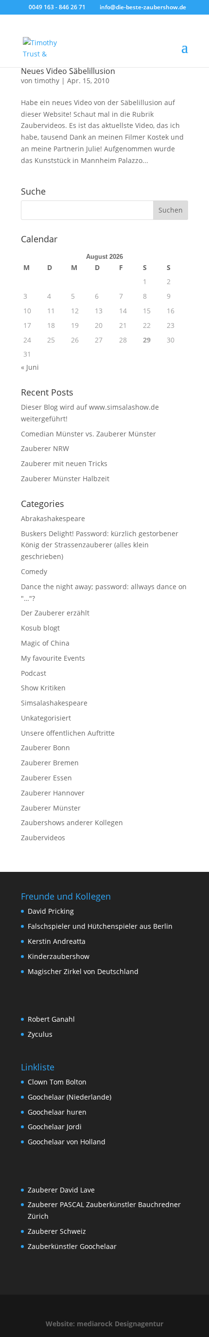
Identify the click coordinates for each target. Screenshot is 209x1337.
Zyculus (40, 1034)
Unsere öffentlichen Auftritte (68, 733)
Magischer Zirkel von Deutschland (83, 971)
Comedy (34, 571)
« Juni (30, 367)
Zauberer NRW (45, 448)
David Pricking (51, 911)
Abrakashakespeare (53, 518)
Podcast (33, 673)
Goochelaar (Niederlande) (69, 1097)
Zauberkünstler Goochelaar (72, 1246)
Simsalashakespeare (54, 702)
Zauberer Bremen (50, 762)
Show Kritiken (43, 687)
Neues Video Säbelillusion (68, 71)
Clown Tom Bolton (57, 1081)
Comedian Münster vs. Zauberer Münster (88, 433)
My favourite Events (53, 658)
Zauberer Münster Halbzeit (65, 478)
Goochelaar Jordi (55, 1126)
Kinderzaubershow (58, 956)
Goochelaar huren (57, 1112)
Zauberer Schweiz (57, 1231)
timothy (47, 80)
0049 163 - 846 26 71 (57, 7)
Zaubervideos (43, 837)
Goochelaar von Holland (66, 1141)
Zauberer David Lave (61, 1189)
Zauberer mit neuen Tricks (64, 463)
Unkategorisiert (46, 718)
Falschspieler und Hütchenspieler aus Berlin (100, 926)
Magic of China (45, 643)
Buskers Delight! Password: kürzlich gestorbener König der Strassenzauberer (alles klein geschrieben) (99, 545)
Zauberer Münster (51, 808)
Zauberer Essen (46, 777)
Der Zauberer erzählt (55, 612)
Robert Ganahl (51, 1019)
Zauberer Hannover (53, 792)
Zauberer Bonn (45, 747)
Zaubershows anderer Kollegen (72, 822)
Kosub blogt (40, 627)
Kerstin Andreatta (57, 941)
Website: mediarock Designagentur (104, 1323)
